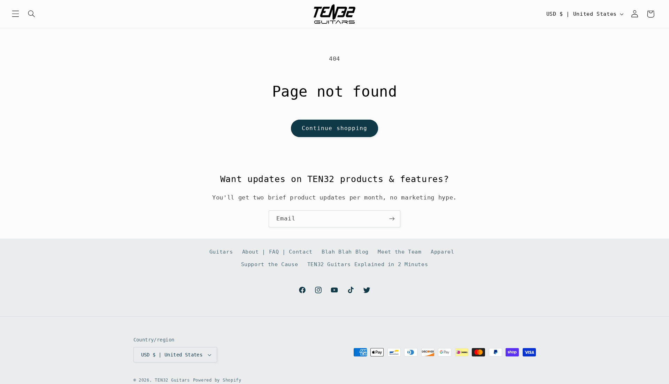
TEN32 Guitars (172, 380)
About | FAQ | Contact (277, 252)
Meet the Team (399, 252)
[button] (15, 14)
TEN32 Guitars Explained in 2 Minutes (367, 264)
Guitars (221, 252)
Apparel (442, 252)
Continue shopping (334, 128)
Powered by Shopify (217, 380)
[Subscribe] (392, 218)
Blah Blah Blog (345, 252)
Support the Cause (269, 264)
